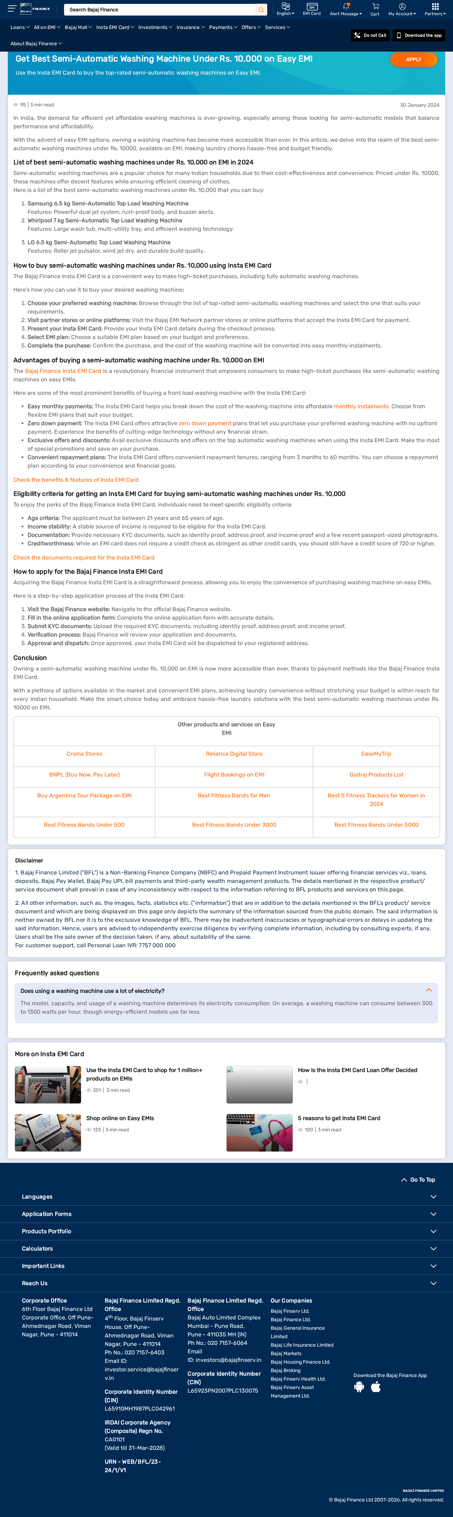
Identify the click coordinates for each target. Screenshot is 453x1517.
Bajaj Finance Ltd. (291, 1320)
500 (119, 824)
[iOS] (376, 1387)
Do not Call (375, 35)
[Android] (359, 1387)
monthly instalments (361, 406)
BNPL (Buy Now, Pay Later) (84, 774)
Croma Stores (84, 753)
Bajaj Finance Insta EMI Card (63, 371)
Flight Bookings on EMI (234, 774)
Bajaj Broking (285, 1370)
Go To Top (423, 1179)
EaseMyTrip (376, 753)
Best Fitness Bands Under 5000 (376, 824)
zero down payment (205, 423)
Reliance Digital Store (234, 753)
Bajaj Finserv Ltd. (290, 1311)
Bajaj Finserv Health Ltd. (298, 1379)
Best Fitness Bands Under (79, 824)
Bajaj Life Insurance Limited (302, 1345)
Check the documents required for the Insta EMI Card (84, 557)
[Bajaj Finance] (35, 8)
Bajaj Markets (286, 1354)
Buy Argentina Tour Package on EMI (84, 795)
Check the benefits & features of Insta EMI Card (76, 479)
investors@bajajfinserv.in (229, 1360)
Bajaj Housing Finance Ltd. (301, 1362)
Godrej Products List (376, 774)
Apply (414, 60)
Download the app (423, 35)
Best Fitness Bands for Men (234, 795)
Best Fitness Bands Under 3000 (234, 824)
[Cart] (375, 6)
